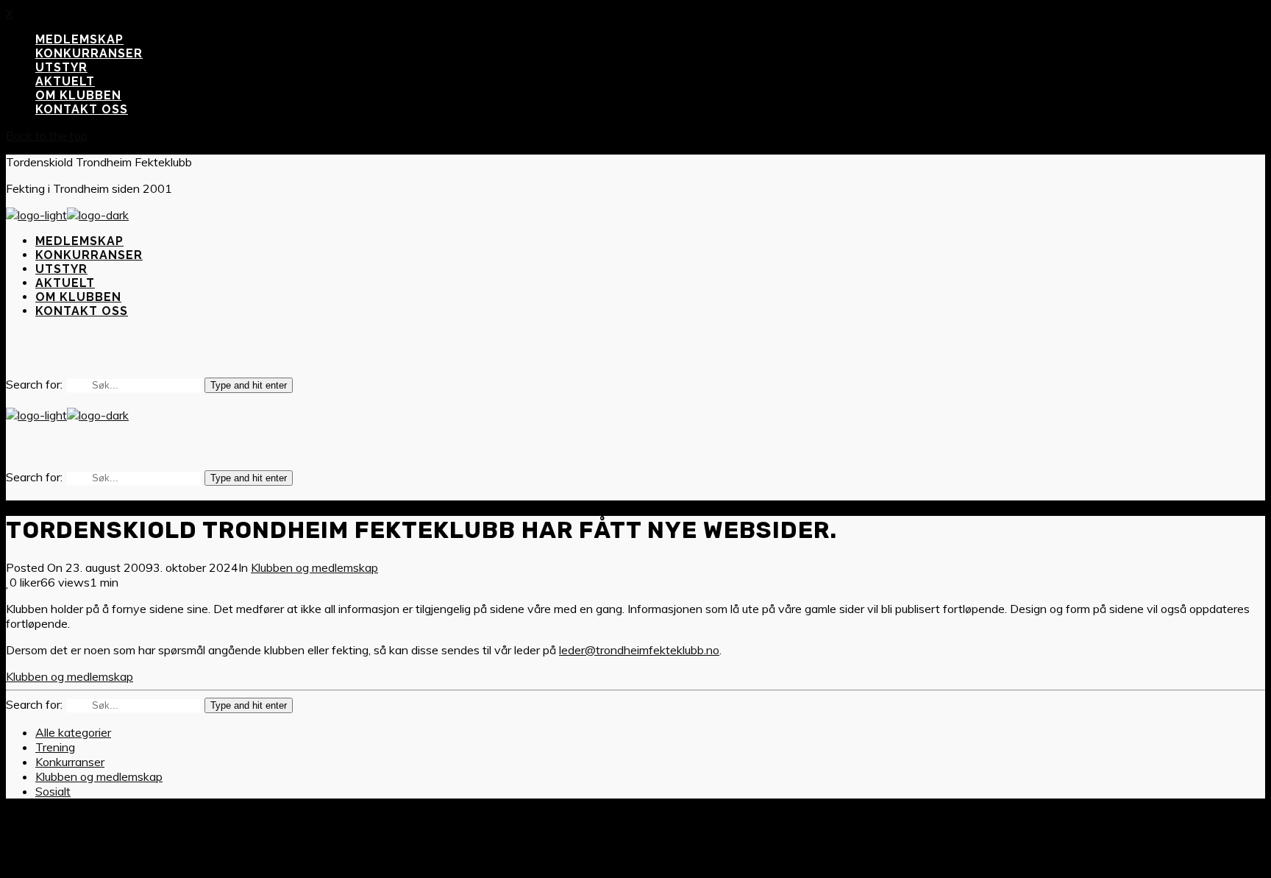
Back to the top (47, 135)
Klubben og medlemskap (314, 567)
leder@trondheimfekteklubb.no (639, 649)
